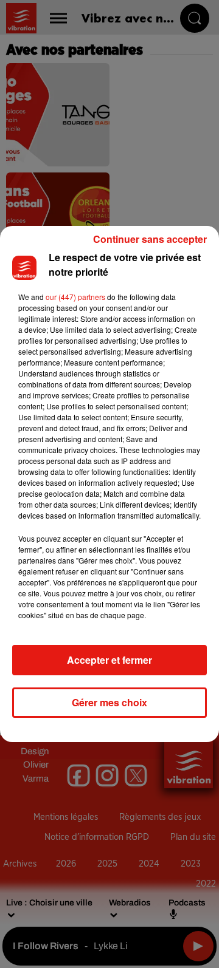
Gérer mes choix (109, 702)
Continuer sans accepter (150, 239)
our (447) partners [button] (75, 296)
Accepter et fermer (109, 660)
